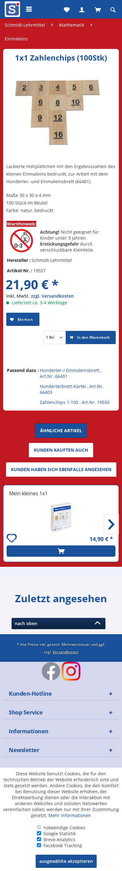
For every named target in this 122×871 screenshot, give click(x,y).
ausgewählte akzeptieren (66, 861)
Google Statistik (59, 833)
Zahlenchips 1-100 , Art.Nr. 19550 (74, 402)
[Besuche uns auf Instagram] (71, 671)
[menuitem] (11, 9)
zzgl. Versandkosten (52, 296)
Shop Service (26, 712)
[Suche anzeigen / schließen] (113, 9)
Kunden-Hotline (30, 693)
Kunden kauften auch (61, 450)
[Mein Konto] (81, 9)
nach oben (27, 623)
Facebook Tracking (62, 845)
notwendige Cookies (64, 828)
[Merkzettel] (66, 9)
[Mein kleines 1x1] (61, 517)
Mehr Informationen (69, 815)
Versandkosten (66, 651)
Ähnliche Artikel (61, 430)
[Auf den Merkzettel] (12, 539)
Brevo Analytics (59, 839)
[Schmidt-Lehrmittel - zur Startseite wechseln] (11, 10)
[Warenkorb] (97, 9)
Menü (29, 9)
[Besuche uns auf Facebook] (51, 671)
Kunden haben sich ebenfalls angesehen (61, 469)
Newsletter (24, 750)
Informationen (28, 731)
